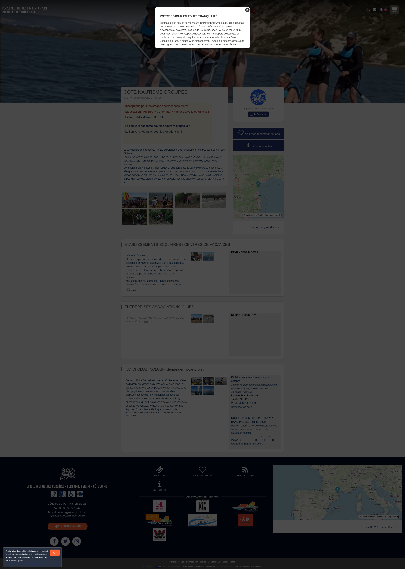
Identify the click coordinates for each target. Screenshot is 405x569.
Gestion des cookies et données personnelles (24, 564)
